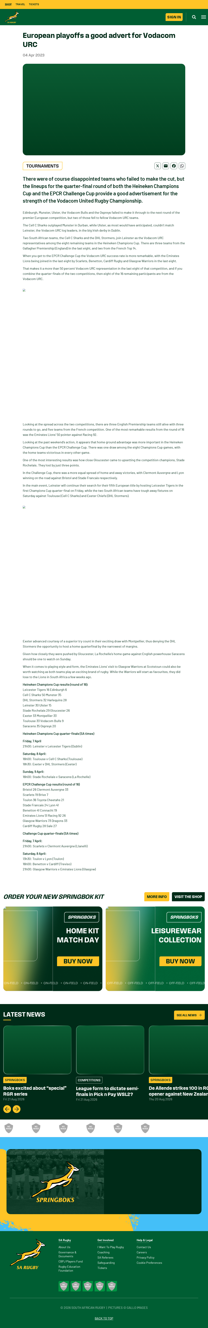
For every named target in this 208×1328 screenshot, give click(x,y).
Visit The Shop (188, 897)
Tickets (34, 4)
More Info (157, 897)
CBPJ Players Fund (70, 1261)
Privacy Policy (145, 1257)
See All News (187, 1015)
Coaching (104, 1252)
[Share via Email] (165, 166)
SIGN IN (174, 17)
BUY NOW (78, 961)
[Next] (16, 1109)
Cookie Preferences (149, 1262)
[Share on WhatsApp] (182, 166)
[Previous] (7, 1109)
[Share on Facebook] (174, 166)
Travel (20, 4)
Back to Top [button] (104, 1318)
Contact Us (144, 1247)
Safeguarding (106, 1262)
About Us (64, 1247)
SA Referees (105, 1257)
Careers (142, 1252)
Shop (8, 4)
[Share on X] (157, 166)
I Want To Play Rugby (111, 1247)
